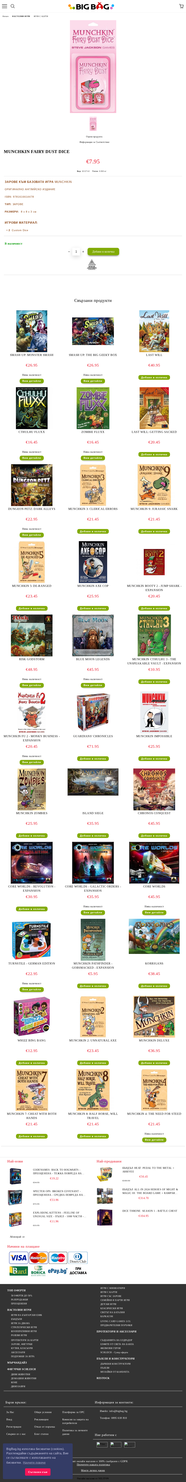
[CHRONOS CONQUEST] (154, 809)
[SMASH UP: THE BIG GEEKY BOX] (93, 351)
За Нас (10, 1412)
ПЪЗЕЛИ (105, 1368)
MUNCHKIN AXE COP (93, 585)
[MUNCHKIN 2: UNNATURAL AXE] (93, 1036)
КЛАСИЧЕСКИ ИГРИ (111, 1308)
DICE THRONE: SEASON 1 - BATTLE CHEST (149, 1211)
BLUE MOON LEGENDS (93, 659)
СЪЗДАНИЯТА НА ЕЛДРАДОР (116, 1340)
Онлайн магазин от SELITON (93, 1478)
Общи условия (43, 1412)
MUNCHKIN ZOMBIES (32, 813)
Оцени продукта (94, 136)
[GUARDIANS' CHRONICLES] (93, 732)
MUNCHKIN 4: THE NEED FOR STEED (154, 1113)
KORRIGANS (154, 963)
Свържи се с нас (16, 1434)
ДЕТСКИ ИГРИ (108, 1304)
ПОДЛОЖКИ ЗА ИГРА (23, 1356)
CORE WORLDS (154, 886)
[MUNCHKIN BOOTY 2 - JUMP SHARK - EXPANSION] (154, 582)
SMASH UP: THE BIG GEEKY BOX (93, 354)
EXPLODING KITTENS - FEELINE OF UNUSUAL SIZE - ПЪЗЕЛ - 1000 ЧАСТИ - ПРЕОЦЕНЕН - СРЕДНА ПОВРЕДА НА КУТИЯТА (58, 1214)
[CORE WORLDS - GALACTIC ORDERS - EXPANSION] (93, 882)
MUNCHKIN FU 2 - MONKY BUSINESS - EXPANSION (32, 738)
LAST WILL (154, 354)
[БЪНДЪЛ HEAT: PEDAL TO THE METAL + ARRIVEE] (105, 1174)
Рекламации (41, 1419)
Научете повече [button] (34, 1462)
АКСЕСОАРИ (18, 1352)
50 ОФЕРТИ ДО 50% (21, 1295)
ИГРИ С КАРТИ (41, 16)
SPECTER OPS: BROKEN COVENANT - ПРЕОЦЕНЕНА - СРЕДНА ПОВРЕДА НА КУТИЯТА (58, 1193)
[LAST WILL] (154, 351)
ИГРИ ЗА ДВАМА (20, 1323)
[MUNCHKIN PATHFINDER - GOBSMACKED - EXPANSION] (93, 959)
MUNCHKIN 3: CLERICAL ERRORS (93, 508)
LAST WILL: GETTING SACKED (154, 431)
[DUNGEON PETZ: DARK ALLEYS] (32, 505)
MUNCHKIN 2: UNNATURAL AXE (93, 1040)
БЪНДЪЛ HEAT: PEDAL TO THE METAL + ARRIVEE (148, 1170)
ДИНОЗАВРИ (18, 1386)
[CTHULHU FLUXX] (32, 428)
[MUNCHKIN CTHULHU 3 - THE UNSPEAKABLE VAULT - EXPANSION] (154, 655)
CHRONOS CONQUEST (154, 813)
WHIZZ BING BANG (32, 1040)
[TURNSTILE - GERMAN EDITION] (32, 959)
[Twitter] (107, 1425)
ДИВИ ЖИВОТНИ (20, 1374)
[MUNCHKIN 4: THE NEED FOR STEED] (154, 1110)
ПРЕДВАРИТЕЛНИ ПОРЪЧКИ (116, 1325)
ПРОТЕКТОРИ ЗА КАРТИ (24, 1340)
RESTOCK (103, 1378)
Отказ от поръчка (44, 1426)
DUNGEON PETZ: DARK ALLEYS (31, 508)
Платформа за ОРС (73, 1412)
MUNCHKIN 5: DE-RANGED (32, 585)
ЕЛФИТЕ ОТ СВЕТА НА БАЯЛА (117, 1344)
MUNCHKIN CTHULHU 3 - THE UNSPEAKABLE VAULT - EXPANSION (154, 661)
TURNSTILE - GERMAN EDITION (31, 963)
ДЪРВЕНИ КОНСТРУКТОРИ (115, 1364)
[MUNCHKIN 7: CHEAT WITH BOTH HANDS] (32, 1110)
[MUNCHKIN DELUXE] (154, 1036)
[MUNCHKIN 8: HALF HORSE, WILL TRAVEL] (93, 1110)
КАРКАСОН (106, 1316)
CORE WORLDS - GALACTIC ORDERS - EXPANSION (93, 888)
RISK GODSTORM (32, 659)
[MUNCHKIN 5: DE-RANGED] (32, 582)
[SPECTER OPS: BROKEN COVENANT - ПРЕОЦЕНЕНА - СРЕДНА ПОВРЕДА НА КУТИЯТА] (15, 1198)
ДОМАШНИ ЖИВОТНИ (24, 1378)
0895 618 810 (119, 1418)
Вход (9, 1419)
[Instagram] (115, 1425)
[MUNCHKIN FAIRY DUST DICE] (93, 112)
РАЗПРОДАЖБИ (19, 1299)
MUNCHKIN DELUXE (154, 1040)
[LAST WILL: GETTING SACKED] (154, 428)
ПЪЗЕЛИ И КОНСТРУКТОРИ (116, 1358)
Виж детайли (31, 380)
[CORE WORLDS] (154, 882)
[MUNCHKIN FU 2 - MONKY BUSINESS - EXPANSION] (31, 732)
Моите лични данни (93, 1470)
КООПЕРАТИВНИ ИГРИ (24, 1331)
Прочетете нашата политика (93, 1464)
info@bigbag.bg (118, 1411)
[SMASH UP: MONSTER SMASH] (32, 351)
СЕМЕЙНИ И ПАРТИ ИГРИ (115, 1300)
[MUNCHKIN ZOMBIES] (32, 809)
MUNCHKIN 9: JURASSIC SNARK (154, 508)
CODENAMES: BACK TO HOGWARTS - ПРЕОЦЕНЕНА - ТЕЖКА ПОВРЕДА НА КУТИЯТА (57, 1171)
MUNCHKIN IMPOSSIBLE (154, 736)
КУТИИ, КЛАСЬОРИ (22, 1348)
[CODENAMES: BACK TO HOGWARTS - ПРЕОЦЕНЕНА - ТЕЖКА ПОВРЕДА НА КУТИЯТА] (15, 1176)
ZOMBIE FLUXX (93, 431)
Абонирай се (17, 1236)
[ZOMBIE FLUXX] (93, 428)
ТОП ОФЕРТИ (16, 1290)
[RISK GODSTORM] (31, 655)
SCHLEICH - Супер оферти (114, 1352)
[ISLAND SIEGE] (93, 794)
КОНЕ (14, 1382)
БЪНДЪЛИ (16, 1319)
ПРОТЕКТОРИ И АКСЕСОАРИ (116, 1331)
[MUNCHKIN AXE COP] (93, 582)
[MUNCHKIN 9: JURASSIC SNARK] (154, 505)
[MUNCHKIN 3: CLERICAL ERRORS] (93, 505)
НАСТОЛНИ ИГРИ (21, 16)
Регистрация (13, 1426)
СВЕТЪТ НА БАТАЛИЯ (112, 1312)
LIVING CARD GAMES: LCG (115, 1321)
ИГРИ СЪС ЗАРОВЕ (111, 1296)
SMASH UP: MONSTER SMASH (32, 354)
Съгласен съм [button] (37, 1472)
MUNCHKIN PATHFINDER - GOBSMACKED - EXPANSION (93, 965)
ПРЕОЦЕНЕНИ (19, 1303)
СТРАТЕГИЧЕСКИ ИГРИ (24, 1327)
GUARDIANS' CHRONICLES (93, 736)
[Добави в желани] (177, 242)
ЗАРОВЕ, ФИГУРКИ (22, 1344)
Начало (6, 16)
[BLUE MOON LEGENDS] (93, 655)
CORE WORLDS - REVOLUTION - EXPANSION (31, 888)
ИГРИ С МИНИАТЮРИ (112, 1288)
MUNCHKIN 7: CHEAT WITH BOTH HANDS (31, 1116)
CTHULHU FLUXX (32, 431)
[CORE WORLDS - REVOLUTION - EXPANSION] (32, 882)
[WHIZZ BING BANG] (32, 1036)
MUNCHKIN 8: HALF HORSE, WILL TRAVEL (93, 1116)
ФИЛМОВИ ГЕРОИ (110, 1348)
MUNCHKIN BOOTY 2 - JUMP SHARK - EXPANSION (154, 588)
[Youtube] (123, 1425)
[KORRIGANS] (154, 953)
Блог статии (41, 1434)
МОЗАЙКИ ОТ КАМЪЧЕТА (114, 1372)
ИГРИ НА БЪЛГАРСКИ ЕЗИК (26, 1315)
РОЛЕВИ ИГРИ (19, 1335)
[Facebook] (99, 1425)
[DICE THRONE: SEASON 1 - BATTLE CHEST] (105, 1217)
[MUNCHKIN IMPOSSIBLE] (154, 732)
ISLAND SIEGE (93, 813)
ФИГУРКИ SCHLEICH (21, 1369)
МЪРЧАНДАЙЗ (17, 1362)
